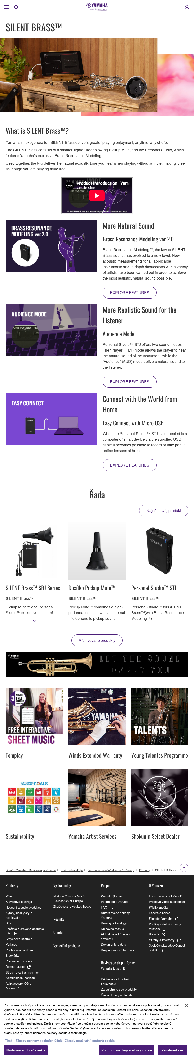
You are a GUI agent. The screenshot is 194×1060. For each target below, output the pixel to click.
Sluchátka (12, 955)
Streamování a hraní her (22, 972)
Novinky (58, 919)
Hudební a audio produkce (23, 907)
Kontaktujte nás (112, 896)
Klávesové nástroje (19, 901)
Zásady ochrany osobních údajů (39, 1040)
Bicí (8, 923)
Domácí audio (15, 966)
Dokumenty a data (113, 944)
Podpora (106, 885)
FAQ (104, 907)
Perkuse (11, 944)
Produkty (144, 870)
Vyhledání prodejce (66, 945)
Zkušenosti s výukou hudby (72, 906)
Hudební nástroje (72, 870)
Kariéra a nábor (159, 913)
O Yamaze (156, 885)
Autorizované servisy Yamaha (115, 915)
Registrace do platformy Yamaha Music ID (118, 965)
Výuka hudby (62, 885)
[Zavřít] (186, 1005)
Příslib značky (158, 907)
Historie (154, 934)
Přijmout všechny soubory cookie (126, 1050)
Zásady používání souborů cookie (90, 1040)
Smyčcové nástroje (19, 939)
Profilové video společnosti (167, 901)
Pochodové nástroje (19, 950)
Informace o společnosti (165, 896)
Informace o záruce (114, 901)
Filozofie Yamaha (160, 918)
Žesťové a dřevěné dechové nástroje (111, 870)
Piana (9, 896)
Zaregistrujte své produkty (119, 989)
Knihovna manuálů (113, 928)
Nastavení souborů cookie (25, 1050)
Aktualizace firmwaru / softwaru (116, 936)
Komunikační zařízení (21, 977)
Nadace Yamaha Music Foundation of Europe (69, 898)
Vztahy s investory (162, 940)
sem (167, 1028)
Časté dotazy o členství (117, 995)
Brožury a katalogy (114, 923)
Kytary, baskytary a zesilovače (19, 915)
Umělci (58, 932)
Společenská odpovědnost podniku (167, 947)
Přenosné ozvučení (19, 961)
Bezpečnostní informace (117, 950)
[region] (97, 1029)
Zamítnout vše (172, 1050)
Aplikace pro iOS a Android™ (18, 985)
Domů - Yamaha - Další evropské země (31, 870)
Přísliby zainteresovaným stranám (166, 926)
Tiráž (8, 1040)
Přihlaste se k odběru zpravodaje (115, 981)
